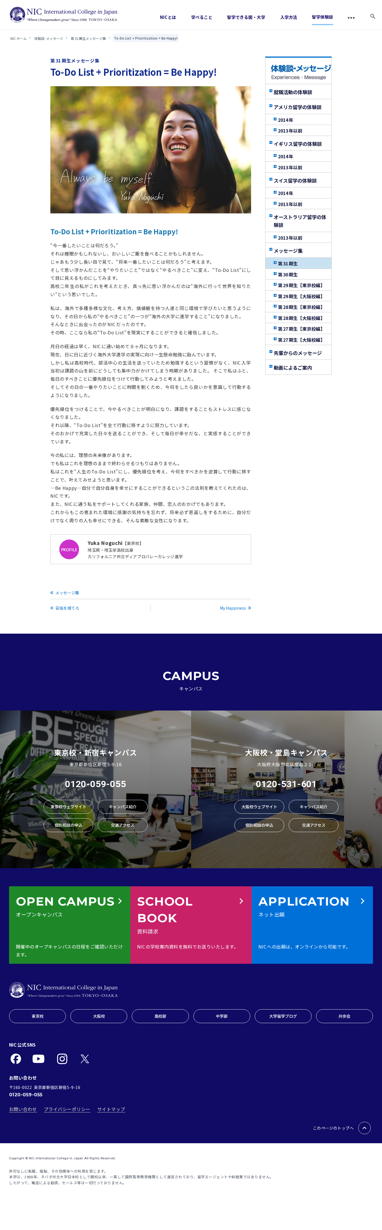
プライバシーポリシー (67, 1109)
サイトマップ (111, 1109)
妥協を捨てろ (67, 608)
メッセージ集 (67, 592)
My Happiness (233, 608)
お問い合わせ (23, 1109)
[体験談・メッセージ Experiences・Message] (301, 72)
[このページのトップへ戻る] (364, 1128)
